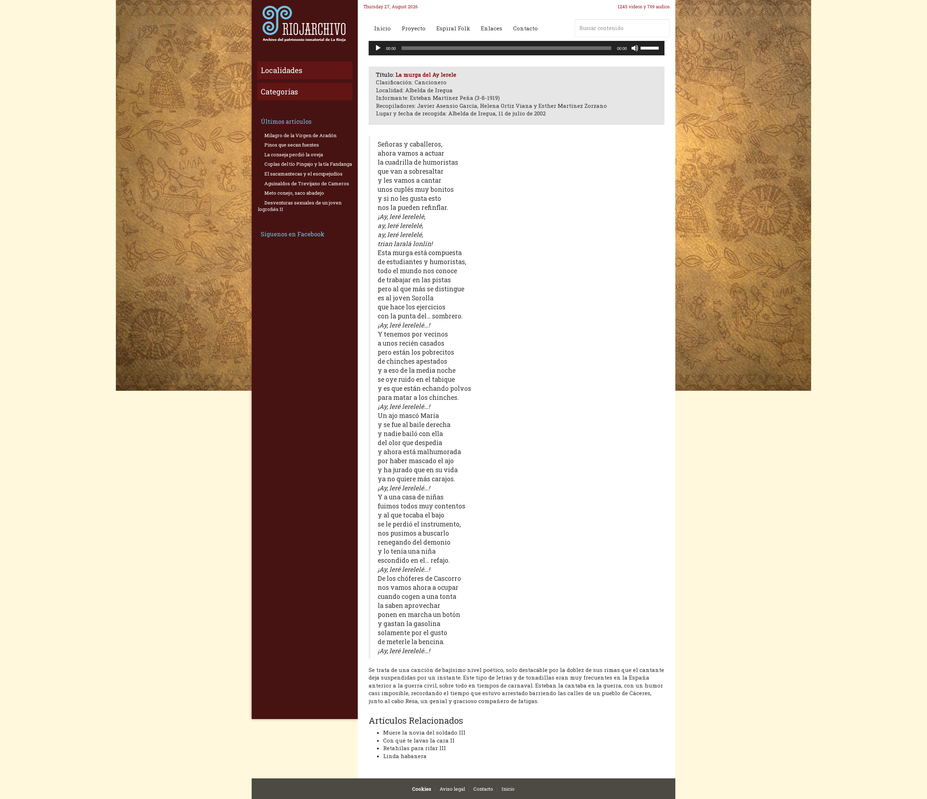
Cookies (421, 789)
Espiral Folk (453, 28)
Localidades (281, 70)
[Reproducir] (378, 48)
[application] (517, 48)
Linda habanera (405, 756)
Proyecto (413, 28)
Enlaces (491, 28)
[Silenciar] (634, 48)
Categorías (279, 91)
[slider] (651, 47)
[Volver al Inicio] (304, 23)
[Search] (663, 28)
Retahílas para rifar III (414, 748)
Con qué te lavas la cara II (418, 740)
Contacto (525, 28)
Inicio (382, 28)
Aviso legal (452, 789)
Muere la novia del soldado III (424, 732)
